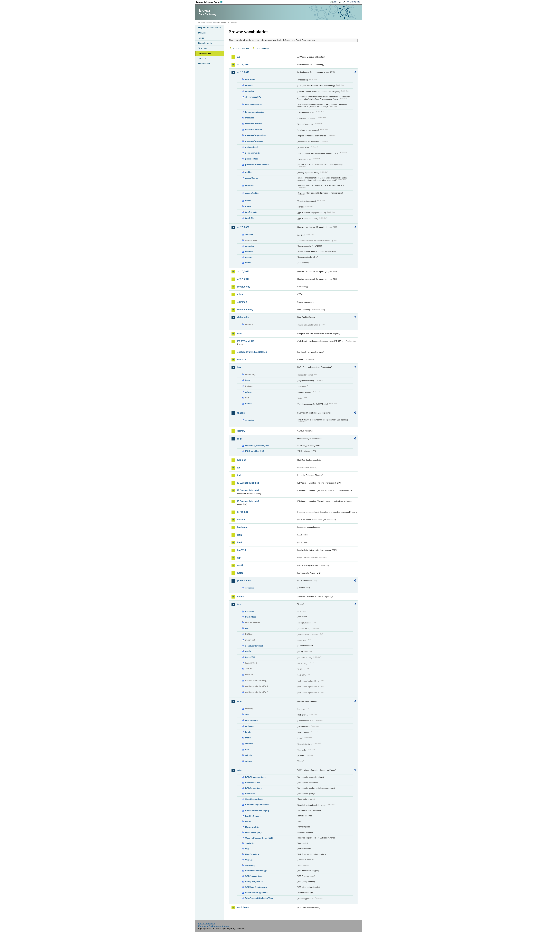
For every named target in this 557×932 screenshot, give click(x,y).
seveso (241, 596)
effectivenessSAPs (253, 104)
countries (249, 91)
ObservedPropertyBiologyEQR (259, 838)
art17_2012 (243, 271)
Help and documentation (209, 28)
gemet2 (241, 431)
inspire (241, 519)
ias (238, 467)
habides (241, 460)
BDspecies (250, 79)
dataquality (243, 317)
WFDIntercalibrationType (256, 871)
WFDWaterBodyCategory (256, 887)
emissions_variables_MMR (257, 446)
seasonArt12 (250, 185)
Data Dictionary (220, 22)
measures (249, 118)
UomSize (249, 860)
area (247, 714)
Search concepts (263, 48)
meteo (248, 738)
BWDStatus (250, 794)
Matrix (248, 821)
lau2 (239, 542)
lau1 (239, 535)
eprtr (240, 333)
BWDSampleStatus (253, 788)
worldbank (243, 907)
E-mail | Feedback (206, 923)
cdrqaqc (249, 85)
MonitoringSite (252, 827)
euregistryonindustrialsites (252, 352)
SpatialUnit (250, 843)
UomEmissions (252, 854)
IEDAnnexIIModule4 (248, 501)
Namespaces (204, 63)
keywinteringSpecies (254, 112)
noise (240, 573)
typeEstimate (251, 212)
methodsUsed (251, 147)
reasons (248, 257)
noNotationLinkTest (254, 646)
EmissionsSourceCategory (257, 810)
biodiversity (243, 286)
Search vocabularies (241, 48)
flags (247, 380)
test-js (248, 651)
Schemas (202, 48)
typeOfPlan (250, 218)
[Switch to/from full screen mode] (344, 2)
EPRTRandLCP (245, 341)
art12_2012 (243, 64)
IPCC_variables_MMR (254, 451)
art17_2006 (243, 227)
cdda (240, 294)
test (239, 604)
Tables (201, 38)
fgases (241, 413)
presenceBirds (251, 159)
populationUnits (252, 153)
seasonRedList (251, 193)
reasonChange (251, 178)
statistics (249, 744)
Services (202, 58)
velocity (248, 755)
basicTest (249, 611)
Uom (247, 849)
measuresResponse (254, 141)
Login (335, 2)
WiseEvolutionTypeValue (256, 893)
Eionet (209, 22)
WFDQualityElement (254, 882)
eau (246, 628)
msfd (240, 565)
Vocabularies (204, 53)
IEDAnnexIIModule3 (248, 490)
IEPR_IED (242, 512)
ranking (248, 172)
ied (239, 475)
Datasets (202, 33)
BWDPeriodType (252, 783)
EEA (210, 2)
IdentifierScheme (253, 816)
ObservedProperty (253, 832)
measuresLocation (253, 129)
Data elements (205, 43)
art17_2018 (243, 279)
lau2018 (241, 550)
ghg (239, 438)
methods (249, 252)
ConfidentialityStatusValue (257, 805)
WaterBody (250, 865)
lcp (239, 557)
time (247, 749)
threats (248, 201)
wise (239, 770)
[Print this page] (340, 2)
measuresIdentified (253, 124)
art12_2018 (243, 72)
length (248, 732)
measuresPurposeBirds (255, 135)
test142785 (250, 657)
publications (244, 580)
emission (249, 726)
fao (239, 367)
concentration (251, 720)
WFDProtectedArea (253, 876)
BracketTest (250, 617)
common (242, 302)
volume (248, 761)
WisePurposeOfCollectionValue (259, 898)
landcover (242, 527)
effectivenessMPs (253, 97)
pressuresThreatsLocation (257, 165)
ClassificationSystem (254, 799)
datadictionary (245, 309)
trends (248, 206)
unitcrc (248, 403)
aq (238, 57)
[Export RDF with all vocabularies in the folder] (355, 72)
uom (239, 701)
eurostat (241, 359)
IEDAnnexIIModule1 (248, 483)
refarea (248, 392)
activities (249, 234)
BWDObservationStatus (255, 777)
